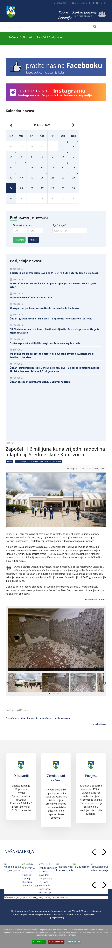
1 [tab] (49, 693)
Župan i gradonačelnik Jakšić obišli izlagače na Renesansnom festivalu (51, 318)
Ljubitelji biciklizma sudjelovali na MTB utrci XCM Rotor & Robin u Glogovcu (54, 273)
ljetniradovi (28, 718)
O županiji (21, 775)
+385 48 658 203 (62, 914)
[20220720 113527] (56, 499)
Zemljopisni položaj (56, 777)
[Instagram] (101, 3)
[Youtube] (97, 3)
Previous (7, 683)
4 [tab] (62, 693)
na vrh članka (99, 724)
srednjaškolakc (45, 718)
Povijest (91, 775)
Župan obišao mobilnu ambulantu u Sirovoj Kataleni (40, 381)
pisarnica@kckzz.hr (83, 3)
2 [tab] (53, 693)
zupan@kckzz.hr (55, 917)
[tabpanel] (55, 682)
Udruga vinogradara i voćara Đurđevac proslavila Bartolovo (44, 308)
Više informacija (74, 941)
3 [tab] (58, 693)
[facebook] (93, 3)
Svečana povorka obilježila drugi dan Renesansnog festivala (45, 343)
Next (104, 683)
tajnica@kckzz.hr (91, 914)
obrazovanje (63, 718)
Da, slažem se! (39, 941)
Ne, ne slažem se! (56, 941)
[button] (104, 852)
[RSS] (105, 3)
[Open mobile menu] (14, 27)
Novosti (9, 461)
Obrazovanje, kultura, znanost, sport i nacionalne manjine (38, 461)
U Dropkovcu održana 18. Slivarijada (31, 297)
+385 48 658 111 (62, 3)
